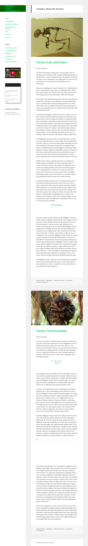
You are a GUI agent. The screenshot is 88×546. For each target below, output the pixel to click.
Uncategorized (9, 56)
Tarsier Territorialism (51, 331)
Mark (7, 101)
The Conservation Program (10, 27)
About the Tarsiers (10, 48)
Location (7, 37)
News (6, 31)
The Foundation (9, 21)
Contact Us (8, 34)
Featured (69, 280)
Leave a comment (42, 282)
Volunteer (8, 59)
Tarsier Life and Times (51, 62)
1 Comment (40, 530)
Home (6, 18)
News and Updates (10, 50)
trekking (7, 53)
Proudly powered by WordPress (45, 542)
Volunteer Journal (10, 61)
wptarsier (49, 280)
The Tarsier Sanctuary (11, 24)
